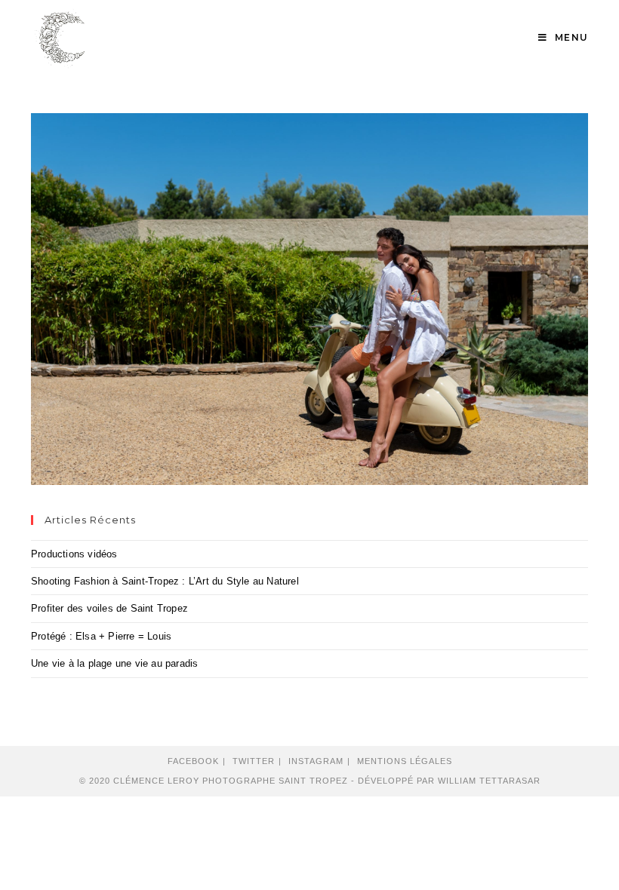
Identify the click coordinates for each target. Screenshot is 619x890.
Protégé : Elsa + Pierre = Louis (101, 636)
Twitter (254, 761)
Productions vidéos (74, 554)
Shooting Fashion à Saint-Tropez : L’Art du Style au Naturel (165, 581)
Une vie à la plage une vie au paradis (114, 663)
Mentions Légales (404, 761)
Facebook (193, 761)
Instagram (315, 761)
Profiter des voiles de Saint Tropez (109, 608)
